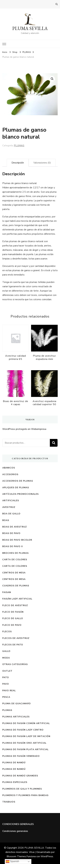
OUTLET (7, 670)
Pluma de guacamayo (16, 703)
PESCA (6, 697)
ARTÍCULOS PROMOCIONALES (20, 494)
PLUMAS (19, 145)
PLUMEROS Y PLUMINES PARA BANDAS (25, 795)
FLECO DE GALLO (12, 618)
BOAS (5, 520)
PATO (5, 677)
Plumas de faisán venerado (21, 756)
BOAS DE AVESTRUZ (14, 526)
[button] (52, 79)
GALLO (6, 651)
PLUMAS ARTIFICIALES (16, 716)
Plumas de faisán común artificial (26, 723)
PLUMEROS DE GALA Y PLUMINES (22, 788)
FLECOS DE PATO (12, 644)
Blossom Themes (16, 856)
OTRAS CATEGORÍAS (15, 664)
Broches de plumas (15, 553)
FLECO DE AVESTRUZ (15, 605)
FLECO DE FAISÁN (13, 611)
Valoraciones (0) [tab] (42, 162)
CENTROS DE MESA (14, 572)
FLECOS (7, 631)
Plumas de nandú (14, 762)
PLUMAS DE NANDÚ (14, 769)
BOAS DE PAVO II (12, 546)
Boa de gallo (11, 513)
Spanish (14, 861)
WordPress (47, 856)
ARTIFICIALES (10, 500)
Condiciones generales (15, 831)
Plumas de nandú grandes (20, 775)
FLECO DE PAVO (12, 625)
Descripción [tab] (18, 162)
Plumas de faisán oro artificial (24, 742)
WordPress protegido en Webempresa (24, 429)
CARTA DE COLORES (14, 566)
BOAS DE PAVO (11, 533)
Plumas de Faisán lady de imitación (26, 736)
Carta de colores (14, 559)
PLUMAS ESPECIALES (14, 782)
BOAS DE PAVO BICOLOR (17, 539)
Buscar (54, 443)
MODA (6, 657)
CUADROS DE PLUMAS (15, 585)
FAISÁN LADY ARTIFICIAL (17, 598)
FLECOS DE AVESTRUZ (15, 638)
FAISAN (6, 592)
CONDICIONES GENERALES (18, 824)
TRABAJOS (8, 801)
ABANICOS (8, 467)
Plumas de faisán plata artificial (25, 749)
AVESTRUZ (8, 507)
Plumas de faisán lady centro (23, 729)
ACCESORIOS (10, 474)
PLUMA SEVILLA (30, 28)
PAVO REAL (9, 690)
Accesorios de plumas (17, 480)
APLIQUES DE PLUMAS (15, 487)
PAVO (5, 683)
